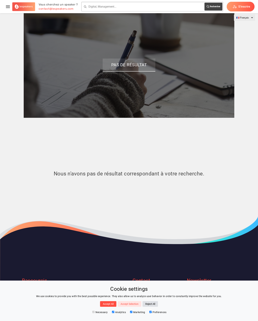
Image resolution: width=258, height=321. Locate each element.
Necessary (101, 312)
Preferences (160, 312)
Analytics (120, 312)
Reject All (150, 304)
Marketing (139, 312)
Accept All (108, 304)
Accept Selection (129, 304)
